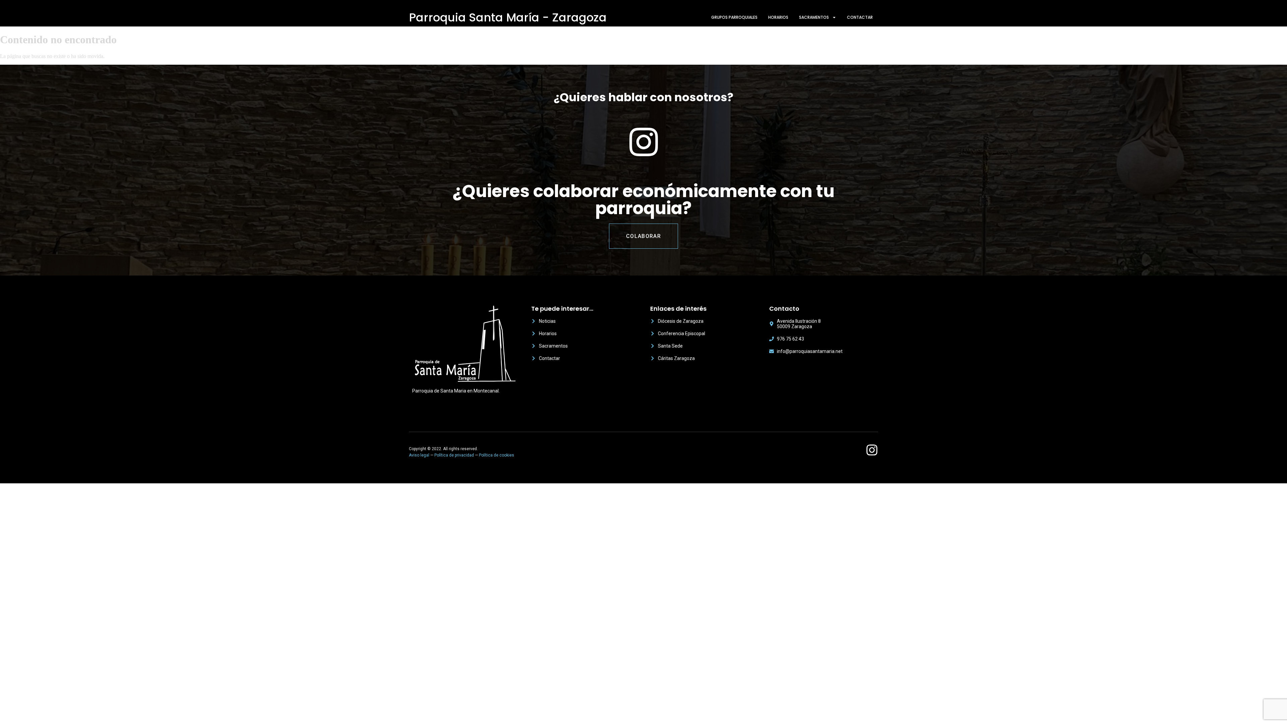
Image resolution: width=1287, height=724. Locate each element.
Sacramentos (814, 17)
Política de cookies (496, 455)
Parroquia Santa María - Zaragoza (508, 17)
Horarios (778, 17)
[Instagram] (872, 450)
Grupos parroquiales (734, 17)
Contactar (860, 17)
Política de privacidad (454, 455)
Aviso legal (419, 455)
